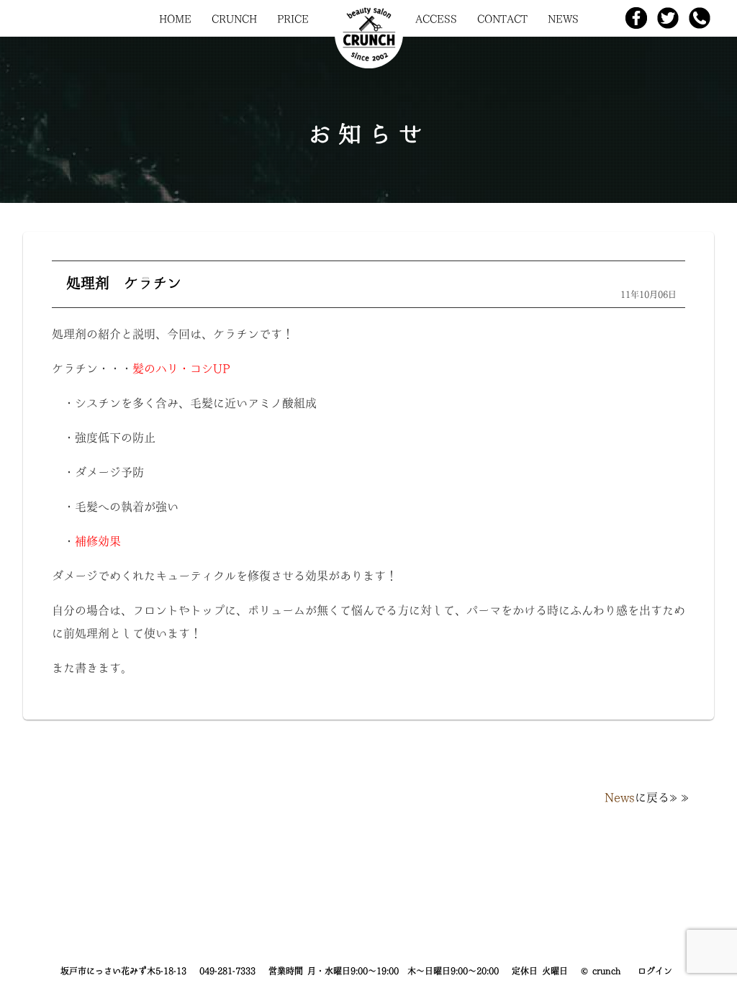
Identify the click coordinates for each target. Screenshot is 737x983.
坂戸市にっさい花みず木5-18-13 (123, 970)
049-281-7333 (227, 970)
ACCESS (436, 19)
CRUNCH (234, 19)
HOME (175, 19)
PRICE (293, 19)
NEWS (563, 19)
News (620, 797)
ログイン (655, 970)
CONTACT (502, 19)
